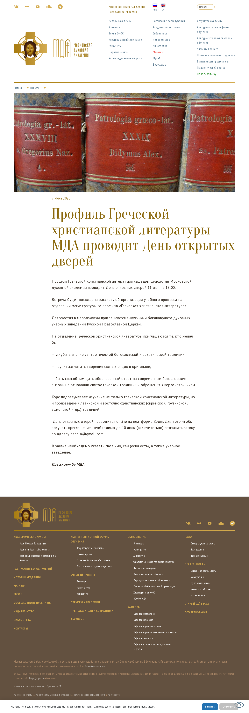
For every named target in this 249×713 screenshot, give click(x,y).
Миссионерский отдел (201, 589)
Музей (156, 58)
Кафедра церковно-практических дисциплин (155, 632)
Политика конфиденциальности (89, 694)
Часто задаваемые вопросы (125, 58)
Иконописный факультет (145, 568)
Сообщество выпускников (33, 603)
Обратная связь (118, 52)
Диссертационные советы (203, 543)
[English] (163, 5)
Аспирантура (83, 593)
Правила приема (84, 554)
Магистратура (83, 587)
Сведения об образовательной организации (154, 586)
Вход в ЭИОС (116, 33)
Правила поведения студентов (216, 55)
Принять (210, 706)
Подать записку (206, 74)
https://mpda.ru (36, 678)
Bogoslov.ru (159, 64)
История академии (120, 21)
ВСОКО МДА (139, 598)
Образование (137, 537)
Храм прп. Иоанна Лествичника (35, 549)
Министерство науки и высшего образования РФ (37, 686)
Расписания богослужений (33, 569)
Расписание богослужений (169, 21)
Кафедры (134, 607)
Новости (34, 88)
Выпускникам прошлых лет (213, 61)
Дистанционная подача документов (94, 566)
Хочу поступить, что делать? (90, 548)
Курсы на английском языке (125, 39)
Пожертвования (196, 612)
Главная (18, 88)
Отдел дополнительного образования (151, 580)
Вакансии (77, 619)
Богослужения (197, 577)
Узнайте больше (95, 666)
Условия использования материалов (53, 694)
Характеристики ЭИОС (144, 592)
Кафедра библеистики (144, 613)
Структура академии (209, 21)
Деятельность (195, 564)
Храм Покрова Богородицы (33, 543)
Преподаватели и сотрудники (92, 611)
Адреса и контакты (23, 694)
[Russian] (155, 5)
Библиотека (160, 33)
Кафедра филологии (143, 638)
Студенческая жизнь (200, 583)
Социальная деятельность (203, 570)
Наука (189, 537)
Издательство (161, 39)
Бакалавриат (83, 581)
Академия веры (198, 595)
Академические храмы (166, 27)
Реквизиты (115, 46)
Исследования (197, 549)
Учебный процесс (207, 49)
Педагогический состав (211, 67)
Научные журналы (199, 555)
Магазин (158, 52)
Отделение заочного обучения (148, 574)
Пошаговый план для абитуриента (93, 560)
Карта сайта (114, 694)
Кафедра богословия (143, 620)
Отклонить (229, 706)
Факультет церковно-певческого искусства (153, 562)
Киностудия (160, 46)
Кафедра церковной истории (147, 626)
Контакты (114, 27)
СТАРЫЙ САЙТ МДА (197, 604)
